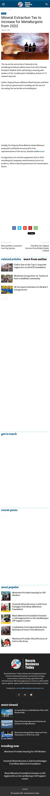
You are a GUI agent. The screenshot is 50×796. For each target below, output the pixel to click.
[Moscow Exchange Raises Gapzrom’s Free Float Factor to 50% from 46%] (7, 735)
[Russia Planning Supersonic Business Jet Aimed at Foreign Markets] (7, 724)
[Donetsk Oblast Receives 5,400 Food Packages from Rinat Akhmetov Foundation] (5, 607)
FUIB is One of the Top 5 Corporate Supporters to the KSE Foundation (30, 266)
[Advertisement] (25, 118)
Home (3, 10)
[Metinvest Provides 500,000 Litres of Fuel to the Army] (5, 642)
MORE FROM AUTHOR (35, 259)
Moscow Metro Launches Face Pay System (11, 247)
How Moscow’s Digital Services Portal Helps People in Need (37, 248)
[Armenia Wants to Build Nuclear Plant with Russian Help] (7, 713)
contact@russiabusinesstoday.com (30, 688)
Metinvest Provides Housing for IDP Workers (25, 751)
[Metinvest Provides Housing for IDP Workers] (5, 596)
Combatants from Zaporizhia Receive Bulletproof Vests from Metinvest (29, 628)
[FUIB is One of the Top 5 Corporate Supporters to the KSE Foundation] (7, 267)
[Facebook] (19, 695)
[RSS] (25, 695)
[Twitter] (31, 695)
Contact (25, 789)
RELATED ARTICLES (11, 259)
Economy (4, 270)
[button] (46, 4)
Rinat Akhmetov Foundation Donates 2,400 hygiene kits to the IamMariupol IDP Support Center (30, 618)
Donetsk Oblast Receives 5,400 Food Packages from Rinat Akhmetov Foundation (29, 607)
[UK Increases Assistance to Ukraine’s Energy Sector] (7, 290)
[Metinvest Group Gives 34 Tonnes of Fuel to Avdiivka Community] (7, 279)
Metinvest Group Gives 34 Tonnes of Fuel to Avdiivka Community (31, 277)
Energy (9, 10)
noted (41, 151)
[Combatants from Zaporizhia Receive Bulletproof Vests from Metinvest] (5, 630)
